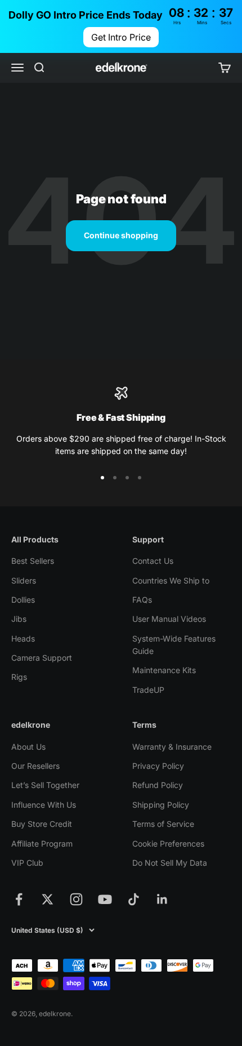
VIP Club (27, 862)
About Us (28, 746)
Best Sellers (32, 561)
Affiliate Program (42, 843)
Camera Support (41, 657)
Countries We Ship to (170, 580)
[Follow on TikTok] (133, 899)
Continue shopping (121, 235)
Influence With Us (43, 804)
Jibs (18, 619)
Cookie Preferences (168, 843)
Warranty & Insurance (172, 746)
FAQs (142, 599)
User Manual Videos (169, 619)
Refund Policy (157, 785)
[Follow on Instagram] (76, 899)
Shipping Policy (160, 804)
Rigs (19, 677)
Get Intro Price (121, 37)
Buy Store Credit (41, 824)
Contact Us (152, 561)
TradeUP (148, 690)
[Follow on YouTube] (105, 899)
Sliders (23, 580)
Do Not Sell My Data (169, 862)
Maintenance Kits (164, 670)
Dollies (23, 599)
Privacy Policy (158, 766)
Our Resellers (35, 766)
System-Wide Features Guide (174, 645)
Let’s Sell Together (45, 785)
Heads (23, 638)
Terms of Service (163, 824)
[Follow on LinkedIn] (162, 899)
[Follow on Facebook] (18, 899)
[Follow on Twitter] (47, 899)
